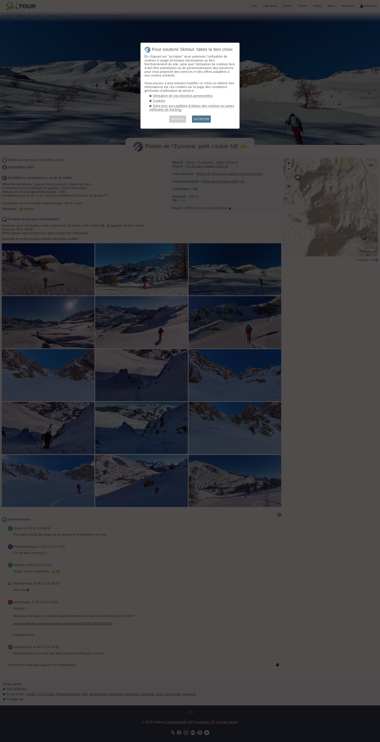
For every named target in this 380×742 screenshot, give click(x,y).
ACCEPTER (201, 119)
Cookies (159, 100)
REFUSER (177, 119)
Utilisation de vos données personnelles (183, 96)
